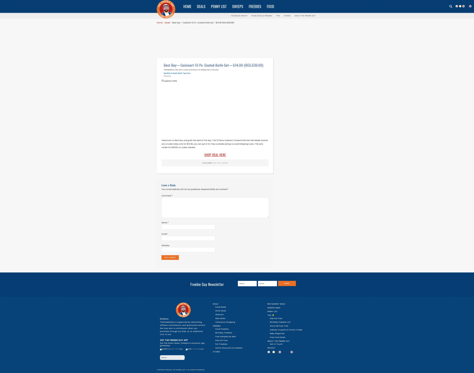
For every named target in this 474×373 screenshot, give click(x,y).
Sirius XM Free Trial (279, 326)
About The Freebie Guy (278, 341)
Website (165, 245)
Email (164, 234)
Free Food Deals (277, 337)
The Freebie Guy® (166, 9)
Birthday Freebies (223, 333)
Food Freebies (222, 329)
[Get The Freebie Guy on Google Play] (195, 351)
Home (187, 6)
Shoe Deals (220, 311)
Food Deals (220, 307)
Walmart (219, 314)
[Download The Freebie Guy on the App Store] (172, 351)
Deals (201, 6)
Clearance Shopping (225, 322)
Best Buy (217, 163)
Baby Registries (277, 333)
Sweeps (237, 6)
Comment (167, 195)
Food (270, 6)
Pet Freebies (221, 344)
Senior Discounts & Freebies (229, 348)
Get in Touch (276, 344)
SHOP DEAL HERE (215, 154)
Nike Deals (220, 318)
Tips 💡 (270, 315)
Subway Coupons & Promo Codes (286, 330)
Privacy (271, 348)
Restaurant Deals (276, 304)
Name (165, 222)
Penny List (219, 6)
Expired (225, 163)
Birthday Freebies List (280, 322)
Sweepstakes (273, 308)
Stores (216, 352)
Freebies (255, 6)
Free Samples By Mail (225, 336)
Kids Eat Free (221, 340)
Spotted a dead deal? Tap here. (177, 73)
